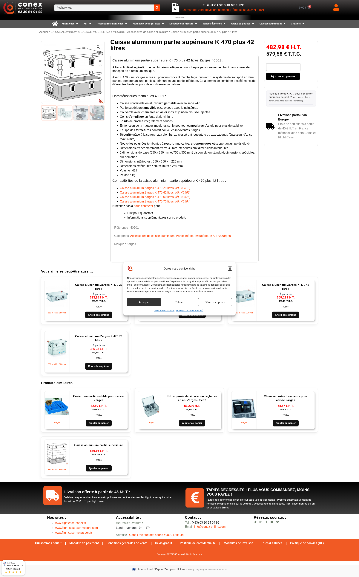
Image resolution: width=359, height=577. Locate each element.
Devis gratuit (163, 543)
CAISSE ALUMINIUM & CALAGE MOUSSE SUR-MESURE (87, 31)
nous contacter (143, 206)
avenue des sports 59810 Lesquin (156, 534)
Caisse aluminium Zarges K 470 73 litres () (155, 201)
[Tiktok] (255, 522)
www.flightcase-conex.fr (70, 523)
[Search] (157, 7)
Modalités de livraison (238, 543)
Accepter (144, 302)
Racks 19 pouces (240, 23)
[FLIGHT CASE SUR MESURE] (175, 7)
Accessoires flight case (110, 23)
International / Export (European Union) (161, 569)
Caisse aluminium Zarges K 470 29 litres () (155, 188)
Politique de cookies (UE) (307, 543)
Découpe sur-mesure (181, 23)
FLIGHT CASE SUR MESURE (223, 5)
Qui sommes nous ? (48, 543)
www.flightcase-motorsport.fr (73, 532)
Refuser (179, 302)
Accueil (43, 31)
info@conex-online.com (209, 526)
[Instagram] (260, 522)
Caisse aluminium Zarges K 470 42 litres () (155, 192)
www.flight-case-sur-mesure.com (76, 527)
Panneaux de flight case (146, 23)
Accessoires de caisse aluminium (147, 31)
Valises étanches (212, 23)
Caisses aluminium (271, 23)
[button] (230, 268)
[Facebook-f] (266, 522)
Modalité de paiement (84, 543)
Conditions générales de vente (127, 543)
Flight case (68, 23)
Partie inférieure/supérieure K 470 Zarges (203, 235)
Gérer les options (215, 302)
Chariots (296, 23)
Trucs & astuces (271, 543)
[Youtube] (272, 522)
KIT (86, 23)
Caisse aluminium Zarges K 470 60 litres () (155, 197)
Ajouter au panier (283, 76)
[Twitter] (277, 522)
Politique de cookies (164, 310)
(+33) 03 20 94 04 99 (202, 522)
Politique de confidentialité (189, 310)
